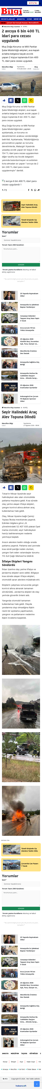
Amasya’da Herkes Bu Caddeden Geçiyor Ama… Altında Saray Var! (29, 375)
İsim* (4, 236)
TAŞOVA (24, 1054)
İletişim (13, 1062)
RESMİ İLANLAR (8, 19)
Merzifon (13, 1069)
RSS (6, 1079)
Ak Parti (21, 1069)
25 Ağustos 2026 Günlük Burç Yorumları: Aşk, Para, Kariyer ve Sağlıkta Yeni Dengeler (29, 341)
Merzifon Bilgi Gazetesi (12, 27)
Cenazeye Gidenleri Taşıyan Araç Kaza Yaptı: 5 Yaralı (29, 318)
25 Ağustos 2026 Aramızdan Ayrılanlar (28, 386)
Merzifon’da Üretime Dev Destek (28, 352)
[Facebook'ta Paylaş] (11, 100)
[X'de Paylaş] (18, 100)
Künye (5, 1062)
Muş (36, 67)
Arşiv (21, 1062)
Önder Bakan (31, 1069)
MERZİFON (15, 1054)
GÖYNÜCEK (34, 1054)
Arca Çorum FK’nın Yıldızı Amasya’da (27, 329)
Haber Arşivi (31, 1062)
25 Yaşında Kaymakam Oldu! (29, 294)
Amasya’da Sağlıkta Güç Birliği (29, 363)
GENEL (25, 26)
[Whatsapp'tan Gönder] (24, 100)
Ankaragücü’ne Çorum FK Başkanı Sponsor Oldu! (29, 398)
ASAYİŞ (25, 408)
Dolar (26, 10)
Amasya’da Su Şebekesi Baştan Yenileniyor (29, 306)
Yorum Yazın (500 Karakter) (13, 245)
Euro (37, 10)
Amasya (4, 1069)
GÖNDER (21, 265)
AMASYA (21, 19)
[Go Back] (37, 1084)
